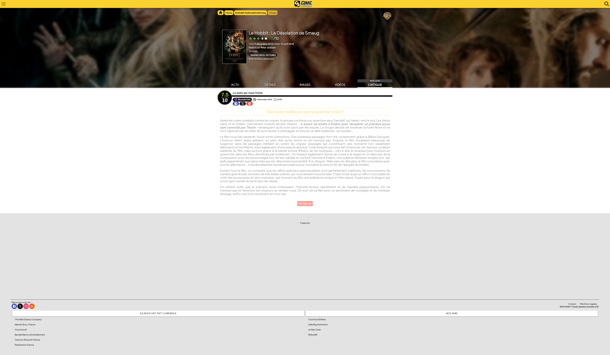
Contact (572, 304)
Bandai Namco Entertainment (30, 334)
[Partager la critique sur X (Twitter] (243, 104)
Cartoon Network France (27, 339)
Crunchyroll (21, 329)
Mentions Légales (588, 304)
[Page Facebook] (14, 306)
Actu (235, 85)
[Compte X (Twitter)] (20, 306)
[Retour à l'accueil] (303, 4)
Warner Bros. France (25, 324)
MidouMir (313, 334)
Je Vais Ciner (314, 329)
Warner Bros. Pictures (263, 55)
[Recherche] (606, 4)
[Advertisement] (305, 257)
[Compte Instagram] (26, 306)
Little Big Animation (318, 324)
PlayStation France (24, 345)
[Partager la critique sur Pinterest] (249, 104)
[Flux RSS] (32, 306)
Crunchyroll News (317, 319)
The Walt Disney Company (28, 319)
